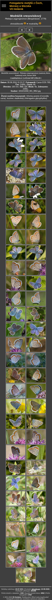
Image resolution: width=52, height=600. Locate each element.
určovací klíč (29, 78)
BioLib (37, 78)
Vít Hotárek (16, 597)
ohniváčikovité (16, 24)
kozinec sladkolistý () (27, 98)
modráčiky (33, 24)
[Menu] (4, 6)
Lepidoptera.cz (16, 78)
